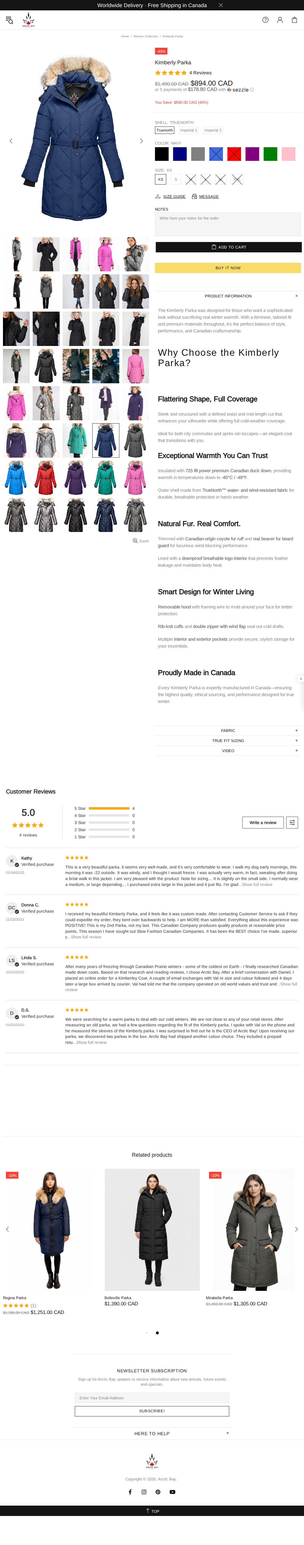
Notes (161, 209)
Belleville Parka (117, 1298)
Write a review (263, 822)
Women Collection (146, 36)
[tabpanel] (51, 1248)
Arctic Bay (28, 19)
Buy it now (228, 268)
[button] (228, 89)
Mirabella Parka (219, 1298)
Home (125, 36)
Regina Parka (14, 1298)
